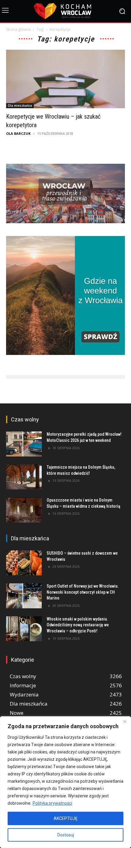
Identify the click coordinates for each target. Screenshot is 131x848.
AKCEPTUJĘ (65, 818)
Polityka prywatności (52, 803)
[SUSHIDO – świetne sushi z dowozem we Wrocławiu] (24, 562)
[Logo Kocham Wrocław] (65, 11)
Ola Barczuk (18, 133)
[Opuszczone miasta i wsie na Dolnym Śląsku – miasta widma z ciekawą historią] (24, 509)
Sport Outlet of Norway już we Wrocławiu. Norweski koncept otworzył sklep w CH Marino (83, 592)
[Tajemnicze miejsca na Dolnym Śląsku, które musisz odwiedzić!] (24, 476)
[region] (65, 782)
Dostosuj (65, 834)
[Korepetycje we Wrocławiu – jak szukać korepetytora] (65, 79)
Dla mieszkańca (20, 105)
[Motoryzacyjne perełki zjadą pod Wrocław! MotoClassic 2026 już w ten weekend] (24, 443)
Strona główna (18, 29)
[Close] (124, 721)
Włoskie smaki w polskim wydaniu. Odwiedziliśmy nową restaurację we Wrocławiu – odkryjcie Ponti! (78, 625)
